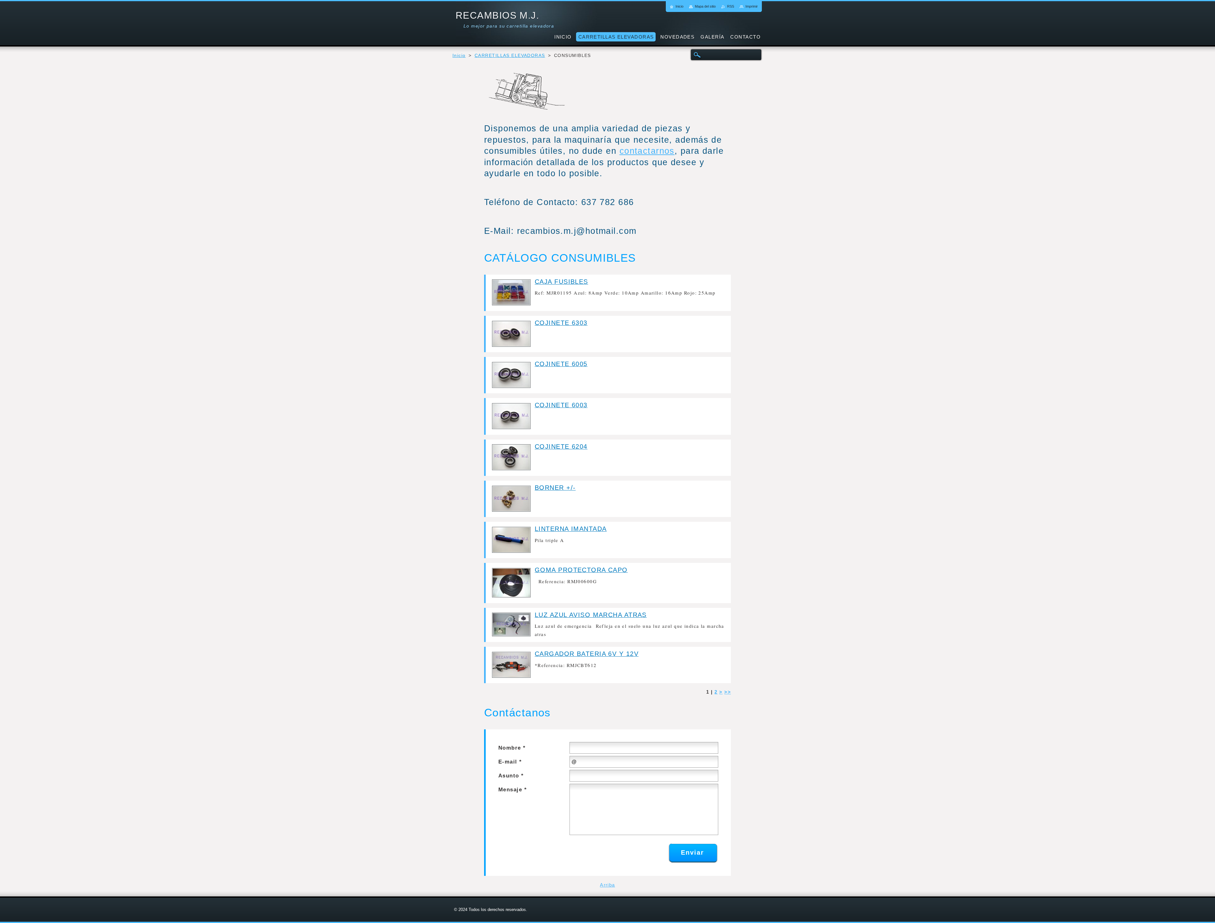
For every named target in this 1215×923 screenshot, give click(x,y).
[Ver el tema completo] (511, 303)
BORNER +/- (555, 487)
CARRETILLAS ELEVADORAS (510, 55)
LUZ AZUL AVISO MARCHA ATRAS (591, 614)
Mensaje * (512, 790)
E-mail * (510, 762)
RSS (730, 6)
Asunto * (511, 776)
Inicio (459, 55)
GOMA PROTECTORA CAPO (581, 569)
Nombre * (512, 748)
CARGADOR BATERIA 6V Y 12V (587, 653)
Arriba (607, 885)
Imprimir (751, 6)
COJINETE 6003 (561, 405)
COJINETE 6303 (561, 322)
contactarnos (647, 151)
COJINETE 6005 (561, 363)
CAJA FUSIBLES (561, 281)
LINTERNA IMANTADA (571, 528)
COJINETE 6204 (561, 446)
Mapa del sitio (705, 6)
